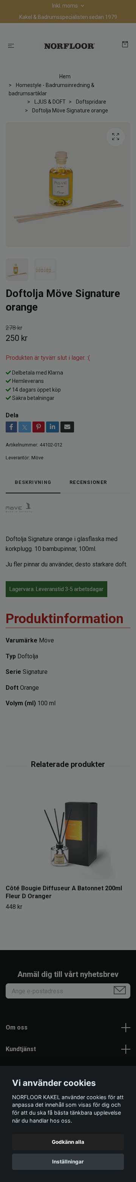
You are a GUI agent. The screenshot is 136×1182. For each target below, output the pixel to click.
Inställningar (68, 1162)
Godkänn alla (68, 1142)
